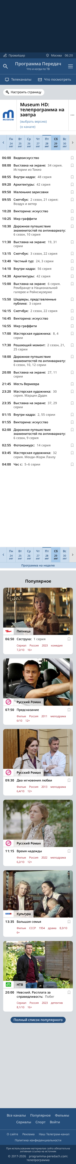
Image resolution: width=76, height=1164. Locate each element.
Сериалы (23, 1122)
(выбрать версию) (33, 121)
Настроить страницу (26, 92)
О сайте (12, 1134)
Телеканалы (21, 79)
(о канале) (27, 127)
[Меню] (70, 66)
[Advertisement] (38, 507)
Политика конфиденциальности (38, 1140)
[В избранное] (72, 157)
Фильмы (62, 1115)
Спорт (40, 1122)
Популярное (40, 1115)
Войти (55, 1122)
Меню (72, 115)
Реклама (28, 1134)
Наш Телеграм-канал (54, 1134)
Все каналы (16, 1115)
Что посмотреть (57, 79)
